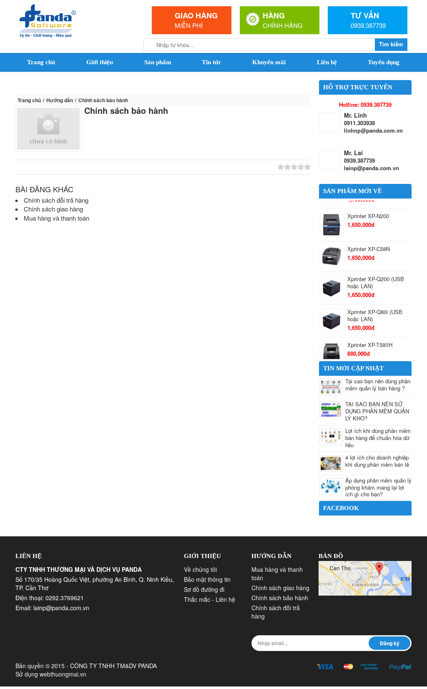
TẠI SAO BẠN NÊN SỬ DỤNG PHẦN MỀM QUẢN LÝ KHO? (377, 410)
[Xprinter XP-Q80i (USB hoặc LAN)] (331, 250)
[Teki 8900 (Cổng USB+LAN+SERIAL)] (331, 341)
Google (57, 167)
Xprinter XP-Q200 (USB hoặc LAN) (375, 211)
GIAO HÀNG (196, 15)
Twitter (45, 167)
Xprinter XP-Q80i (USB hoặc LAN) (374, 244)
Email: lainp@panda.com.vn (52, 607)
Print (105, 167)
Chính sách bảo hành (126, 110)
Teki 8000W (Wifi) (368, 305)
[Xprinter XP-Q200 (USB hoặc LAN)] (331, 217)
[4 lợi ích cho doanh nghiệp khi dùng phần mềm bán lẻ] (330, 462)
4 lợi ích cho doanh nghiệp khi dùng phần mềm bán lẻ (377, 459)
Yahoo (81, 167)
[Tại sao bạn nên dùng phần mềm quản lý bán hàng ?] (330, 386)
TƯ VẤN (365, 15)
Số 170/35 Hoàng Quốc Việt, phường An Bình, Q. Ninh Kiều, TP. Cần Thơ (94, 582)
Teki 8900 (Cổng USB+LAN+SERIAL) (372, 335)
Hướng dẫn (59, 100)
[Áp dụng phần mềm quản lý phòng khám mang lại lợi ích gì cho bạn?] (330, 485)
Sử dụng (50, 673)
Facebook (69, 167)
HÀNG (274, 15)
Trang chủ (29, 100)
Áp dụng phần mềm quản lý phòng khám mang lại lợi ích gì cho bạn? (378, 486)
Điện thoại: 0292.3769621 (49, 597)
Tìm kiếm (391, 44)
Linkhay (33, 167)
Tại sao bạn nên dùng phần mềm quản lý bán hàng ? (377, 383)
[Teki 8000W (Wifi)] (331, 311)
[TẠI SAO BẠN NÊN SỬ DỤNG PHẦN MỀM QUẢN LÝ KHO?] (330, 409)
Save (93, 167)
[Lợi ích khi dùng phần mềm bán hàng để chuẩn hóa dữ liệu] (330, 435)
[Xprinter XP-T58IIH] (331, 282)
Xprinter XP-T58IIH (369, 274)
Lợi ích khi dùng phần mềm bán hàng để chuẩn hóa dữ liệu (378, 436)
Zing (20, 167)
